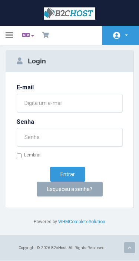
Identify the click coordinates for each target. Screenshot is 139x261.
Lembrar (32, 155)
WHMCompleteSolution (81, 221)
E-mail (25, 87)
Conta (120, 35)
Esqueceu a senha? (69, 189)
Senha (25, 121)
